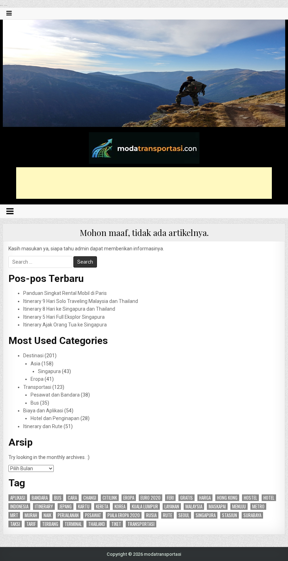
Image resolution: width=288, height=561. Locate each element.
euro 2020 (150, 497)
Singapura (49, 371)
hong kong (227, 497)
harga (205, 497)
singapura (206, 515)
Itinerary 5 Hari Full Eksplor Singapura (64, 317)
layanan (171, 506)
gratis (186, 497)
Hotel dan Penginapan (55, 418)
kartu (84, 506)
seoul (183, 515)
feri (170, 497)
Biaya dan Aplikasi (43, 410)
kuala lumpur (145, 506)
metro (258, 506)
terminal (73, 524)
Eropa (37, 379)
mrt (14, 515)
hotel (268, 497)
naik (47, 515)
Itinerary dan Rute (43, 426)
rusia (151, 515)
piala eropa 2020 (123, 515)
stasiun (229, 515)
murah (31, 515)
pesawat (93, 515)
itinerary (44, 506)
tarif (31, 524)
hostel (250, 497)
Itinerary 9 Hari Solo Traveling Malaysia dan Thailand (80, 301)
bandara (40, 497)
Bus (35, 403)
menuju (239, 506)
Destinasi (33, 355)
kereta (102, 506)
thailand (96, 524)
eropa (128, 497)
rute (167, 515)
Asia (35, 363)
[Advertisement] (144, 183)
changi (89, 497)
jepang (65, 506)
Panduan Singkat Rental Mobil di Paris (65, 293)
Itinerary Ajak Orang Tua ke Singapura (65, 324)
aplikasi (17, 497)
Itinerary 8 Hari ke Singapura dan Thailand (69, 309)
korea (119, 506)
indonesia (19, 506)
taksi (15, 524)
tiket (116, 524)
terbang (50, 524)
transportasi (141, 524)
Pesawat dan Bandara (55, 395)
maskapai (217, 506)
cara (72, 497)
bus (57, 497)
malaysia (193, 506)
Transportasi (37, 387)
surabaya (252, 515)
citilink (110, 497)
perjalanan (68, 515)
